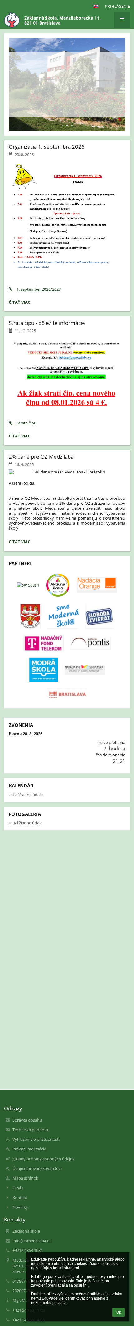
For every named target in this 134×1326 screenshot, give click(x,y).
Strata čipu (26, 423)
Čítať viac (20, 303)
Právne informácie (29, 1149)
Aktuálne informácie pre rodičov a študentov (65, 73)
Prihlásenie (117, 6)
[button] (96, 6)
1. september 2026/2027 (39, 289)
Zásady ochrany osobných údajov (43, 1159)
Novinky (20, 1207)
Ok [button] (118, 1312)
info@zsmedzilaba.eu (32, 1240)
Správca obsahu (27, 1120)
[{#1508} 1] (28, 585)
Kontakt (19, 1197)
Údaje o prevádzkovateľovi (37, 1168)
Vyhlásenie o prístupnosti (36, 1139)
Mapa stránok (25, 1178)
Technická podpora (30, 1129)
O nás (17, 1188)
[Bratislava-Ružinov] (30, 616)
